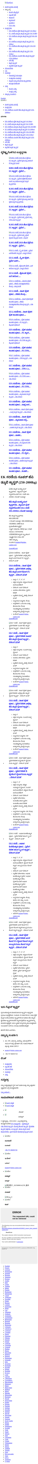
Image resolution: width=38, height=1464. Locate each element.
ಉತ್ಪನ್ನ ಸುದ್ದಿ (12, 91)
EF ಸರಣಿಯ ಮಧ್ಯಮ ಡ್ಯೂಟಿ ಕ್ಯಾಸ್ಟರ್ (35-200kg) (20, 129)
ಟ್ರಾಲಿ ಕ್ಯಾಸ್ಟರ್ (13, 63)
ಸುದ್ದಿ (6, 86)
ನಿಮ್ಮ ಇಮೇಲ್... (5, 1092)
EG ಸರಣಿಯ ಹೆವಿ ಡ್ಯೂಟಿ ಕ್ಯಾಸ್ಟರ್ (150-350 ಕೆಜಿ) (19, 132)
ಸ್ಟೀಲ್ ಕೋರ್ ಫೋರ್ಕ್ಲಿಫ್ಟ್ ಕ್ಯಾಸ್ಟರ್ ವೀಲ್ (21, 1132)
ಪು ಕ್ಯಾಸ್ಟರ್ (14, 1129)
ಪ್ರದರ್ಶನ (11, 23)
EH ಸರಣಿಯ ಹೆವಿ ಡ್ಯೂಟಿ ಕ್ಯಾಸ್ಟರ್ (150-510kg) (19, 135)
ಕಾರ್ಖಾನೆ (11, 17)
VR (6, 71)
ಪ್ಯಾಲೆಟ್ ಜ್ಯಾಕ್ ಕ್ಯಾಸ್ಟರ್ (15, 66)
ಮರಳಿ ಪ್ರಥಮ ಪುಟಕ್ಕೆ (11, 7)
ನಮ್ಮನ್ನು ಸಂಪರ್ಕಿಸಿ (10, 94)
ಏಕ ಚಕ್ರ (11, 60)
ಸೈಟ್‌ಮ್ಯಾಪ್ (25, 1124)
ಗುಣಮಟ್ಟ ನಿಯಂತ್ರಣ (15, 75)
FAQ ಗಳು (12, 25)
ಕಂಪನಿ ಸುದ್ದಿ (12, 89)
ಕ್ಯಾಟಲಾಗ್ (12, 20)
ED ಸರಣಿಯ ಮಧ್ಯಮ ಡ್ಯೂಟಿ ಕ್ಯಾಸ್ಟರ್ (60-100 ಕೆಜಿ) (20, 127)
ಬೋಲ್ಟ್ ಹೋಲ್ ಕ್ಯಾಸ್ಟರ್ (21, 1126)
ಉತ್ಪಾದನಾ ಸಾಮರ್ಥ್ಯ (15, 78)
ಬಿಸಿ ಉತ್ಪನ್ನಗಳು (16, 1124)
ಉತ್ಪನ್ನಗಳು (8, 28)
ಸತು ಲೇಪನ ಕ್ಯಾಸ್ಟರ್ (7, 1126)
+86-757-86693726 (11, 1150)
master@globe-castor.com (13, 1050)
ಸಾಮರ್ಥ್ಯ (8, 73)
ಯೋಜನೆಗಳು (9, 68)
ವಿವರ (16, 548)
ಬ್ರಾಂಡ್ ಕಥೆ (12, 15)
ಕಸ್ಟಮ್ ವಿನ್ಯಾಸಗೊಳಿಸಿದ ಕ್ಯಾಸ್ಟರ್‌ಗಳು (20, 81)
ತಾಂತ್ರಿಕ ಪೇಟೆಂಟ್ (14, 83)
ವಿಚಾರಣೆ (11, 548)
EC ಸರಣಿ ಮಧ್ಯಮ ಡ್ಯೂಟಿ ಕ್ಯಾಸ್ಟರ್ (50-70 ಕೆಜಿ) (23, 33)
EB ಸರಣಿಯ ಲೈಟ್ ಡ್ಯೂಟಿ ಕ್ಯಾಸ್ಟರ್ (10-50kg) (22, 31)
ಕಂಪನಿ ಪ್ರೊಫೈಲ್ (14, 12)
